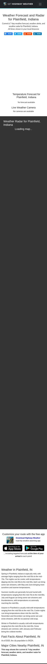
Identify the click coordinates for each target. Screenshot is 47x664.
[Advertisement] (23, 65)
